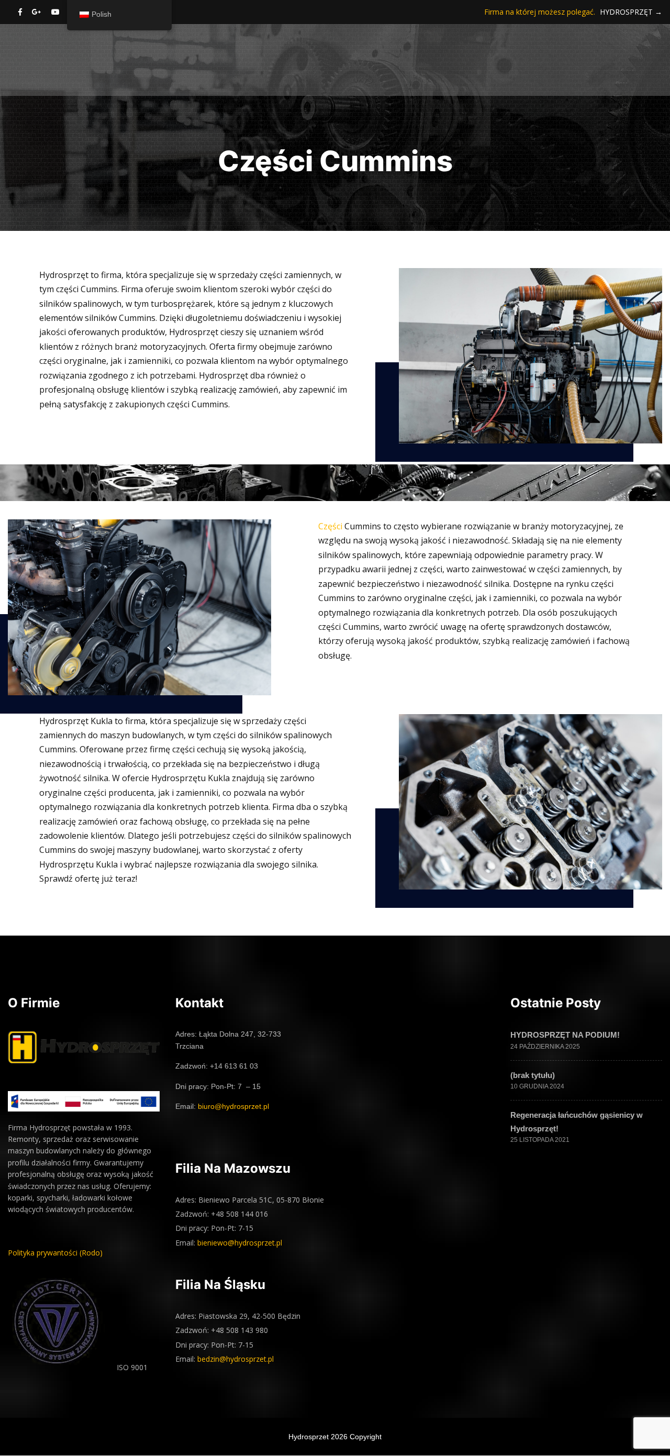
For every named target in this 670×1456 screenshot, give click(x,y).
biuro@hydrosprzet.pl (233, 1106)
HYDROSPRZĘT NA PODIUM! (565, 1034)
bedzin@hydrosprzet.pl (235, 1359)
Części (330, 526)
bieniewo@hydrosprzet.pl (239, 1243)
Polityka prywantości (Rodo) (55, 1253)
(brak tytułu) (532, 1075)
